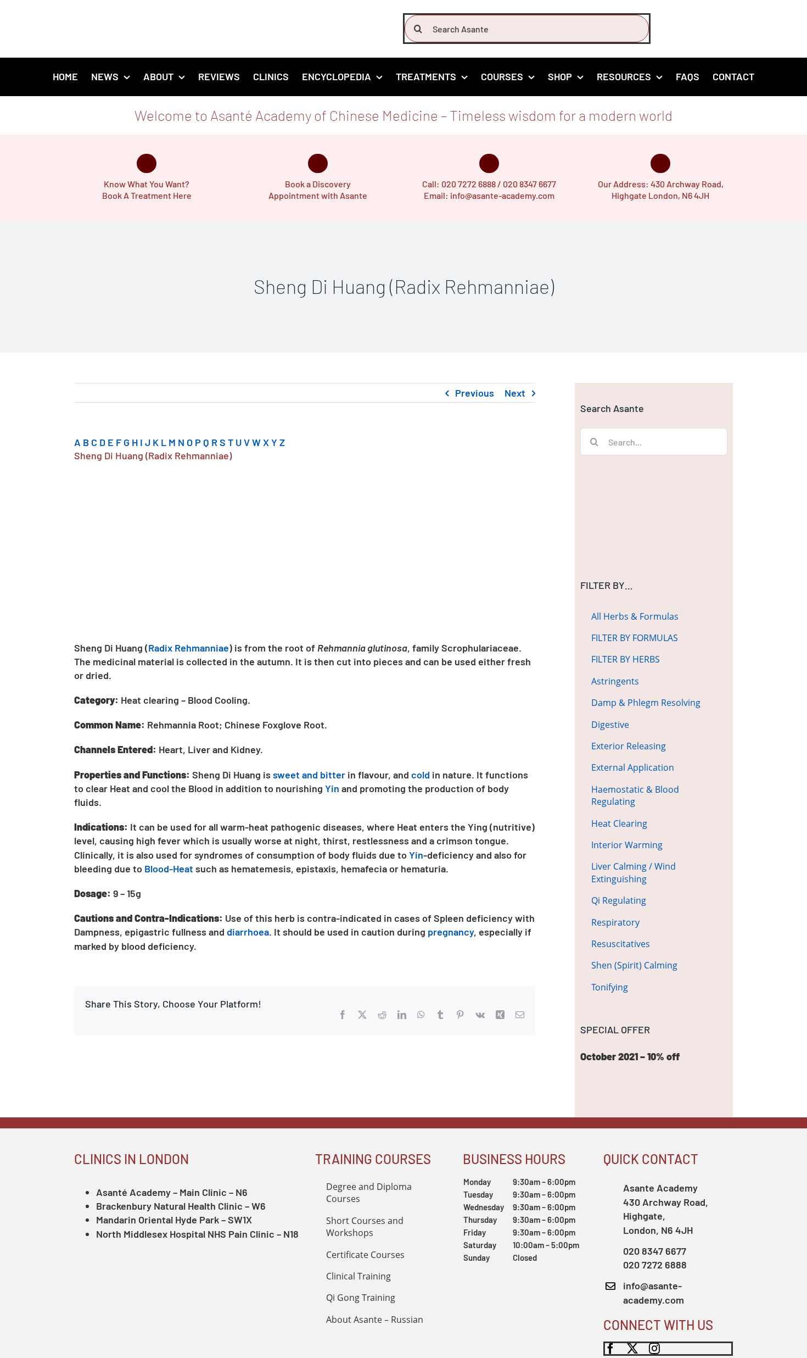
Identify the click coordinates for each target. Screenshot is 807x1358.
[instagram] (654, 1348)
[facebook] (610, 1348)
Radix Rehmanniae (188, 648)
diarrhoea (248, 932)
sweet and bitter (309, 775)
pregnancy (451, 932)
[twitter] (632, 1348)
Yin (332, 788)
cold (420, 775)
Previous (474, 393)
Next (515, 393)
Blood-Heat (168, 868)
